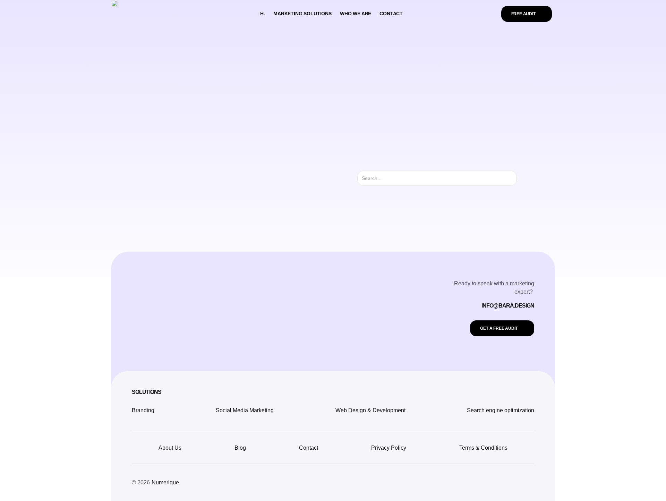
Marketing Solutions (302, 13)
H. (262, 13)
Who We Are (355, 13)
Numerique (165, 482)
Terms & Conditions (483, 448)
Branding (143, 410)
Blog (240, 448)
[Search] (523, 178)
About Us (170, 448)
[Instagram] (530, 481)
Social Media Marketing (245, 410)
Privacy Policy (388, 448)
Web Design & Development (370, 410)
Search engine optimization (500, 410)
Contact (391, 13)
